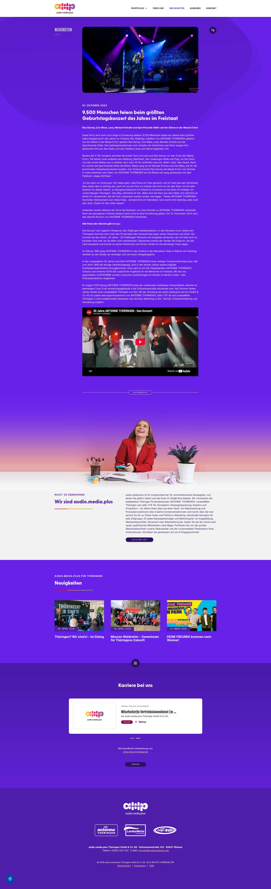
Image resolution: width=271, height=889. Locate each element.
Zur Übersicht (140, 392)
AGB (151, 866)
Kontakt (211, 8)
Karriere (195, 8)
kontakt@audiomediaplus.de (153, 850)
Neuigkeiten (177, 8)
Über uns (158, 8)
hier (118, 224)
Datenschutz (124, 866)
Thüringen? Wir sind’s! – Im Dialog (79, 636)
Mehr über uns (139, 539)
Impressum (140, 866)
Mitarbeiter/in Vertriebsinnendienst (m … (148, 712)
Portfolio (137, 8)
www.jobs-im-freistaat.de (135, 752)
